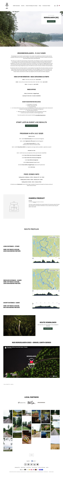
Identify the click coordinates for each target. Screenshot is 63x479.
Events (22, 5)
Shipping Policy (17, 467)
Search (47, 467)
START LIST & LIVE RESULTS (31, 125)
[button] (59, 5)
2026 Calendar (16, 5)
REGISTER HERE (51, 21)
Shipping (34, 201)
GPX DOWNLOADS (48, 328)
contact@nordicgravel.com (40, 115)
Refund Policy (23, 467)
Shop (40, 5)
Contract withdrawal (41, 467)
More (31, 454)
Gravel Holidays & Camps (31, 5)
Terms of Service (34, 467)
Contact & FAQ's (46, 5)
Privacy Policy (28, 467)
